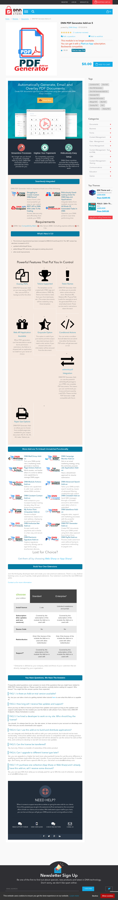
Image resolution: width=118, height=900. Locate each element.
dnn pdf (105, 84)
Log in (74, 2)
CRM (91, 156)
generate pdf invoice (96, 98)
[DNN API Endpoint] (18, 208)
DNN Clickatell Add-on (70, 496)
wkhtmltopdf (67, 370)
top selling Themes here (100, 217)
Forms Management (97, 146)
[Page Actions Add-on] (15, 469)
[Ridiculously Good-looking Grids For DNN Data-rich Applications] (52, 194)
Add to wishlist (96, 36)
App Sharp (65, 559)
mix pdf (103, 102)
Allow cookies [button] (107, 896)
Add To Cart (104, 65)
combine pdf (94, 84)
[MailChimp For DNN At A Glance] (15, 457)
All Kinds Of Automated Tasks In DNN (69, 209)
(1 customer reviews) (80, 32)
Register (64, 2)
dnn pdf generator (96, 88)
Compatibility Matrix (29, 226)
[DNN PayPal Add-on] (52, 538)
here (54, 697)
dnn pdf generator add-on (98, 91)
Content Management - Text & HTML (100, 151)
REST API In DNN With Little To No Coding (33, 209)
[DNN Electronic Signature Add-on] (15, 538)
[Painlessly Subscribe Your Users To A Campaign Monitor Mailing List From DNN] (52, 457)
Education (93, 172)
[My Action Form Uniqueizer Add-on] (15, 511)
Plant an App (87, 44)
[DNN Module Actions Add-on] (15, 483)
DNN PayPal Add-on (69, 537)
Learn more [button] (74, 896)
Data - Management (97, 141)
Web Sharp (51, 559)
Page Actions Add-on (32, 468)
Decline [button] (95, 896)
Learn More (101, 194)
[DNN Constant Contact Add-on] (15, 497)
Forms (92, 133)
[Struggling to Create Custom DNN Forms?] (18, 194)
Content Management (97, 137)
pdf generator (94, 109)
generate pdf (94, 95)
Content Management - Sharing (98, 162)
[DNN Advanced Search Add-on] (52, 483)
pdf (102, 105)
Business (93, 129)
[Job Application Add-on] (52, 469)
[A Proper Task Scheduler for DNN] (52, 208)
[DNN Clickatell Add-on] (52, 497)
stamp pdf (106, 109)
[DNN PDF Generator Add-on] (52, 525)
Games (92, 176)
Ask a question (69, 36)
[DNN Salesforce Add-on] (52, 511)
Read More (47, 100)
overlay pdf (93, 105)
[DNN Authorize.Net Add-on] (15, 525)
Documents (94, 124)
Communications (96, 167)
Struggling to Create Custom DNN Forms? (33, 195)
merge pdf (93, 102)
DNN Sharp (73, 27)
